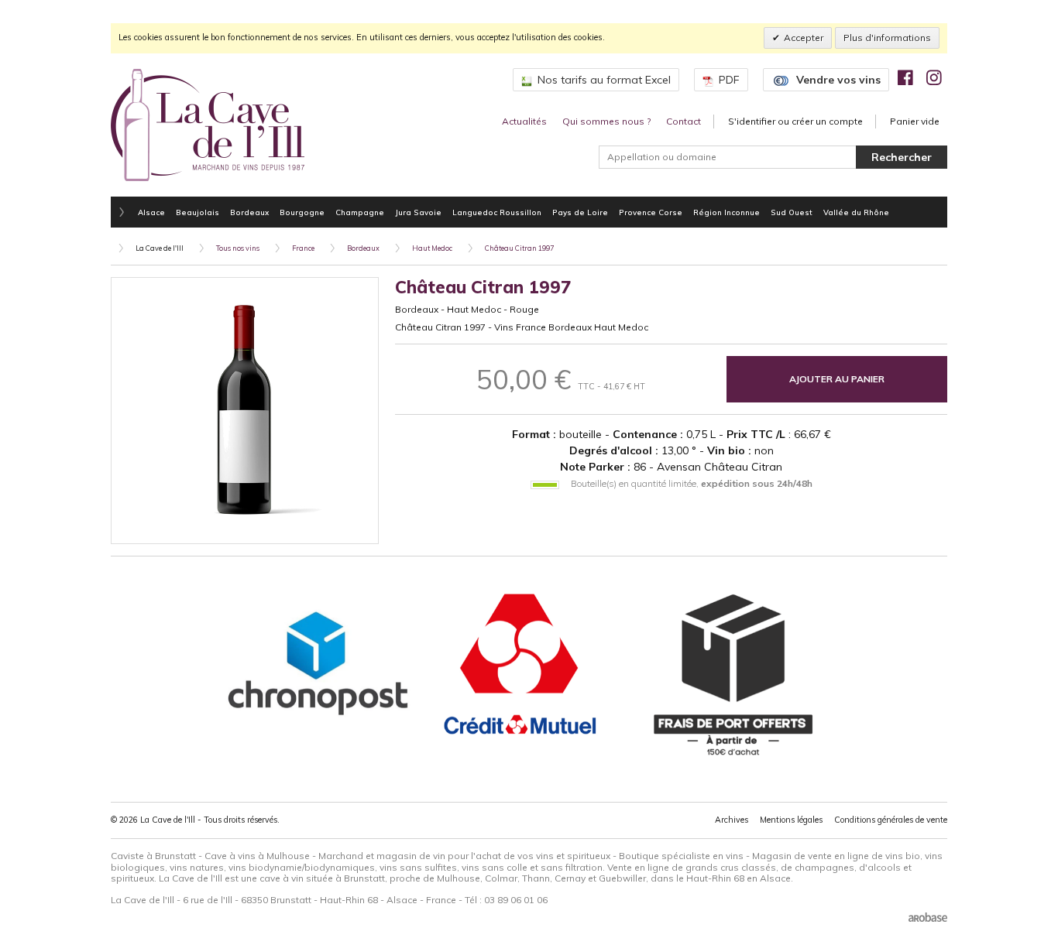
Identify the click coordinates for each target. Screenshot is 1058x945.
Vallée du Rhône (856, 212)
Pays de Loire (580, 212)
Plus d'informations (887, 37)
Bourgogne (302, 212)
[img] (905, 77)
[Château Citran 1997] (245, 411)
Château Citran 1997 (519, 248)
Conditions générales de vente (890, 819)
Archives (731, 819)
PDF (729, 80)
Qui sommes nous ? (606, 121)
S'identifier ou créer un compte (795, 121)
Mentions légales (791, 819)
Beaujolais (197, 212)
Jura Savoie (418, 212)
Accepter (803, 37)
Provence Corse (650, 212)
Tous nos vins (237, 248)
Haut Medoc (432, 248)
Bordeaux (249, 212)
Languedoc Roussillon (496, 212)
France (303, 248)
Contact (683, 121)
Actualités (524, 121)
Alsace (151, 212)
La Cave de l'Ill (160, 248)
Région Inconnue (726, 212)
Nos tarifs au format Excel (604, 80)
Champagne (359, 212)
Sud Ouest (791, 212)
